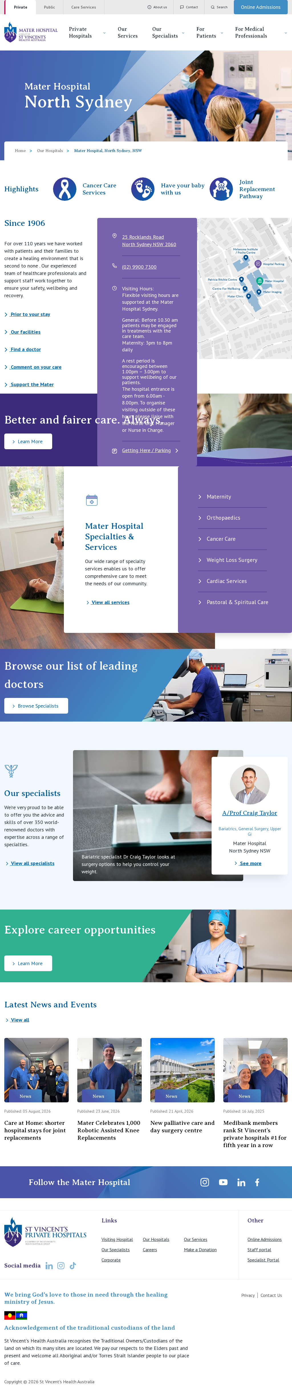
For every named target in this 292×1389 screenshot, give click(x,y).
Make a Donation (200, 1249)
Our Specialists (165, 32)
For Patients (206, 32)
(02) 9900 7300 (139, 267)
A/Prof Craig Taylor (249, 812)
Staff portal (259, 1249)
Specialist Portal (263, 1260)
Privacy (248, 1295)
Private (20, 7)
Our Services (128, 32)
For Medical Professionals (251, 32)
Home (20, 151)
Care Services (83, 7)
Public (49, 7)
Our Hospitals (50, 151)
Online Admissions (265, 1239)
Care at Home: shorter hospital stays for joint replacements (35, 1130)
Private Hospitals (80, 32)
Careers (150, 1249)
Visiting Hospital (117, 1239)
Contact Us (271, 1295)
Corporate (111, 1260)
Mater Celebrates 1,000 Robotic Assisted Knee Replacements (108, 1130)
